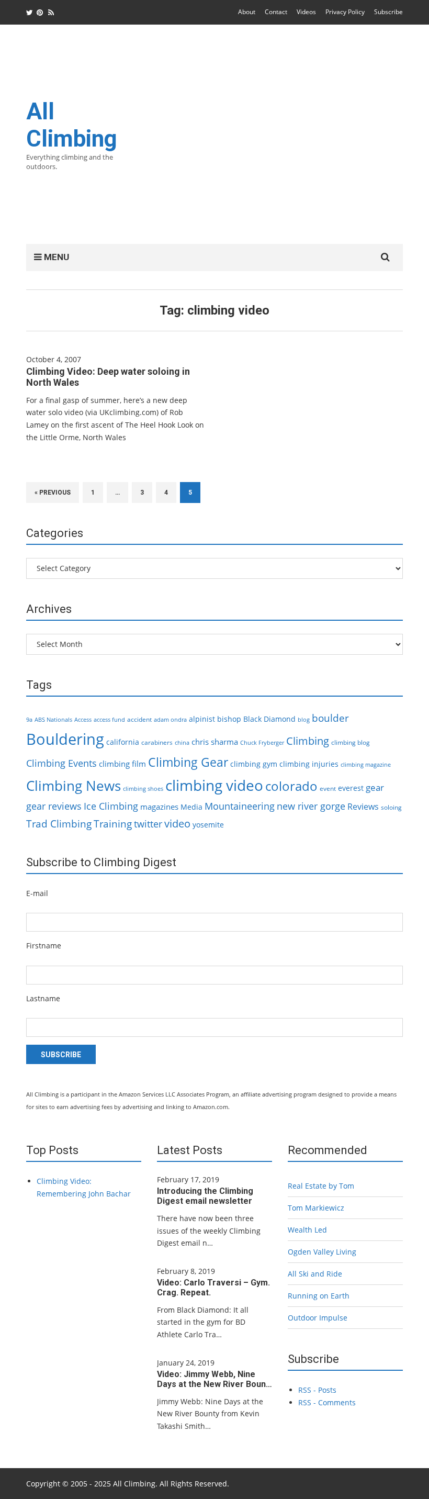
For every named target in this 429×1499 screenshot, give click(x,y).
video (177, 823)
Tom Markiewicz (316, 1208)
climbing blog (350, 742)
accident (139, 719)
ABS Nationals (53, 719)
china (182, 742)
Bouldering (65, 739)
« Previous (53, 492)
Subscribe (388, 11)
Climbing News (73, 785)
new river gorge (311, 806)
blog (304, 719)
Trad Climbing (59, 824)
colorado (291, 786)
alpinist (202, 719)
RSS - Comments (327, 1402)
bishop (229, 719)
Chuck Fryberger (262, 742)
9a (29, 719)
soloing (391, 807)
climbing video (214, 785)
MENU (55, 257)
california (122, 742)
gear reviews (54, 805)
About (246, 11)
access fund (109, 719)
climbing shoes (143, 788)
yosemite (208, 825)
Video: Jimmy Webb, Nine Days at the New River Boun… (214, 1379)
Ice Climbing (111, 805)
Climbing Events (61, 763)
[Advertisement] (273, 141)
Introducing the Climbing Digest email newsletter (205, 1196)
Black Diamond (269, 719)
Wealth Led (307, 1230)
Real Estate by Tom (321, 1186)
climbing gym (253, 764)
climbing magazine (366, 764)
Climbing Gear (188, 762)
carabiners (157, 742)
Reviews (363, 806)
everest (351, 788)
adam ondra (170, 719)
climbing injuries (308, 764)
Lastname (43, 998)
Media (191, 807)
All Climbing (71, 125)
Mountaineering (240, 806)
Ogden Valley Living (322, 1252)
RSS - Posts (317, 1390)
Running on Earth (318, 1296)
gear (375, 787)
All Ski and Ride (315, 1274)
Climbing (307, 740)
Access (83, 719)
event (328, 788)
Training (113, 824)
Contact (276, 11)
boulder (330, 718)
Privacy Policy (345, 11)
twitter (148, 824)
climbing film (122, 763)
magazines (159, 806)
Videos (306, 11)
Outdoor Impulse (317, 1318)
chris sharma (214, 741)
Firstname (43, 945)
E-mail (37, 893)
